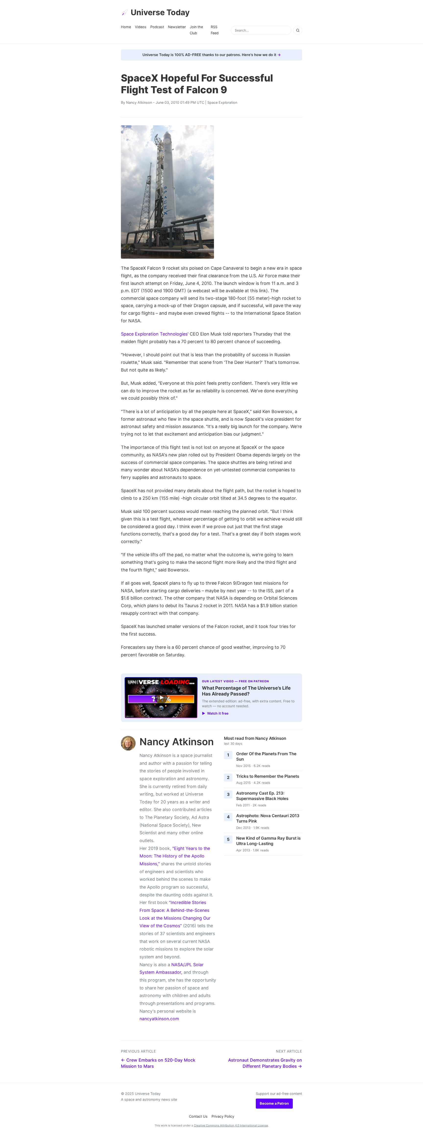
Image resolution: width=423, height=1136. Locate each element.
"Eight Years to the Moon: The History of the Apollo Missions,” (175, 856)
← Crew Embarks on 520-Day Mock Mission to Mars (158, 1063)
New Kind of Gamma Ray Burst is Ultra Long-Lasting (268, 841)
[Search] (297, 30)
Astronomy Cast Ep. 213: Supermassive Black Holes (262, 796)
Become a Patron (274, 1103)
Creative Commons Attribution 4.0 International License (231, 1125)
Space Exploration (222, 102)
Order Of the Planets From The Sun (266, 756)
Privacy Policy (223, 1116)
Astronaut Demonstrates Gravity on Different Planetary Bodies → (265, 1063)
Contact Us (198, 1116)
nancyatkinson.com (159, 1018)
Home (126, 27)
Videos (140, 27)
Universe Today (160, 12)
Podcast (157, 27)
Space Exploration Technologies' (154, 333)
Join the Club (196, 30)
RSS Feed (215, 30)
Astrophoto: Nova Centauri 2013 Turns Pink (267, 818)
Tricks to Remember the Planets (267, 776)
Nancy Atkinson (139, 102)
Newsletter (177, 27)
